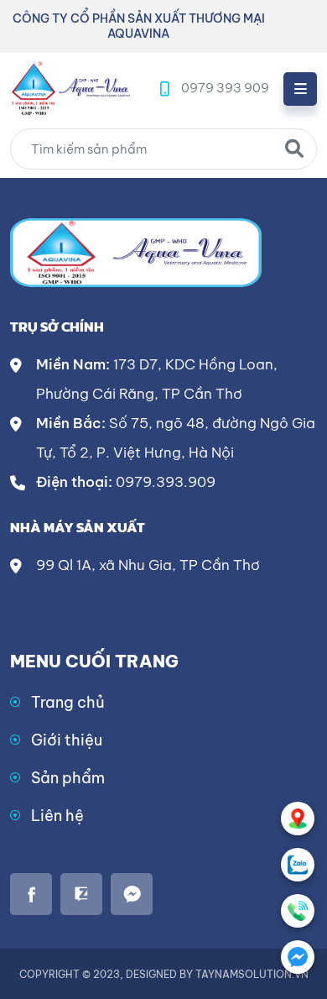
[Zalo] (297, 864)
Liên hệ (57, 815)
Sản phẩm (68, 777)
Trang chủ (68, 702)
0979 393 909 (225, 88)
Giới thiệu (66, 740)
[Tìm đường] (297, 818)
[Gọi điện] (297, 911)
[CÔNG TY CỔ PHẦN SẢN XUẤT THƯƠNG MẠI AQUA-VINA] (71, 87)
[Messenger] (297, 957)
